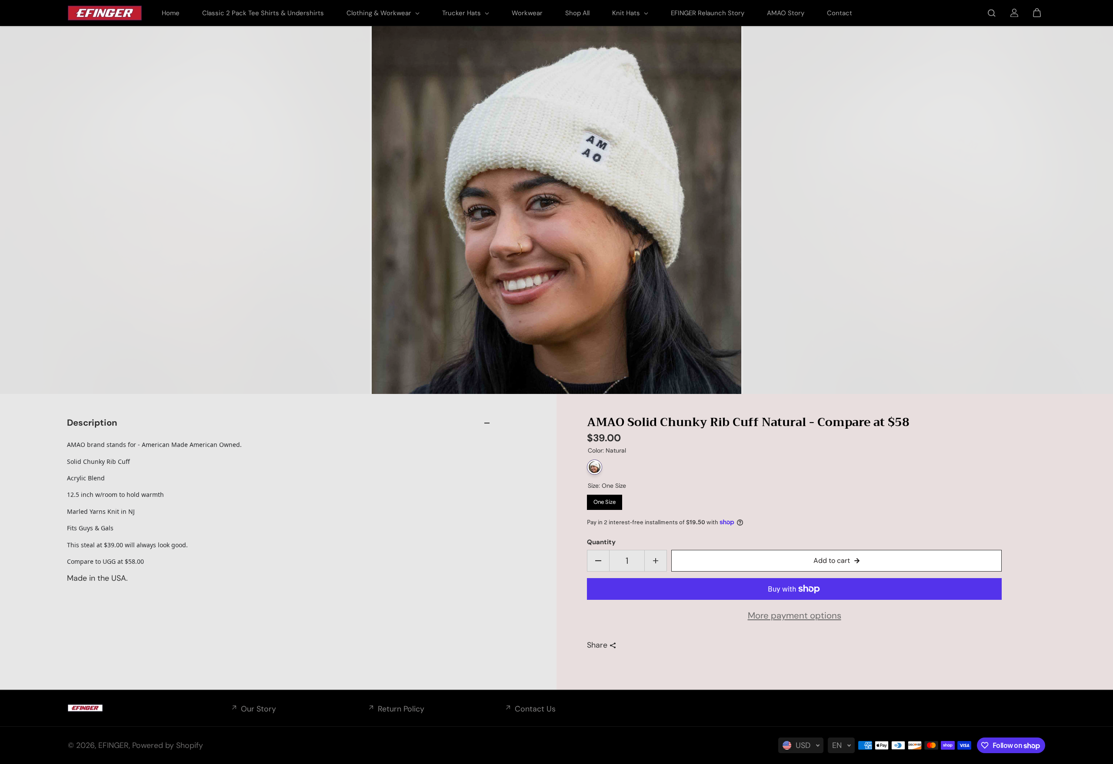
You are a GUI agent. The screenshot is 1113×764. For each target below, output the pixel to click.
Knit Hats (627, 13)
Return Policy (401, 709)
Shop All (577, 13)
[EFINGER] (105, 13)
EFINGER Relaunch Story (707, 13)
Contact (839, 13)
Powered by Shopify (167, 745)
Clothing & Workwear (380, 13)
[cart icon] (1037, 13)
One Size (605, 500)
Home (171, 13)
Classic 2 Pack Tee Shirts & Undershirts (263, 13)
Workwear (527, 13)
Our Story (258, 709)
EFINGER (113, 745)
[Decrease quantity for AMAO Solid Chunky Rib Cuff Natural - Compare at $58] (598, 561)
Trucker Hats (462, 13)
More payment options (794, 615)
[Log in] (1014, 13)
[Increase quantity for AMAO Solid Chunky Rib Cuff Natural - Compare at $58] (655, 561)
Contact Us (535, 709)
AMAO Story (785, 13)
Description (92, 422)
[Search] (991, 13)
